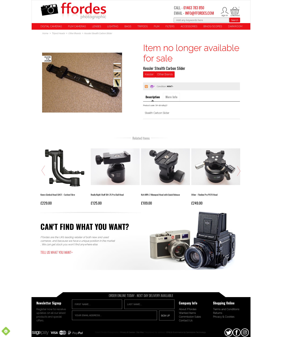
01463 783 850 (193, 7)
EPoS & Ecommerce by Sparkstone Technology (186, 332)
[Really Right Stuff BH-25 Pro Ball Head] (115, 174)
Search (234, 20)
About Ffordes (187, 309)
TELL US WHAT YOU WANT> (56, 252)
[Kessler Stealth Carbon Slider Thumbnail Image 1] (117, 75)
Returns (217, 313)
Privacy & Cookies (224, 316)
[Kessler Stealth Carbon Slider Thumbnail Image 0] (82, 82)
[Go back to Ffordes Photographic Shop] (73, 11)
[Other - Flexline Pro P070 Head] (215, 174)
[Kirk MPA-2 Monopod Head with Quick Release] (165, 174)
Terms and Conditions (226, 309)
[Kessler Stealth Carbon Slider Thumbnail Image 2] (117, 83)
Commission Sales (190, 316)
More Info (171, 97)
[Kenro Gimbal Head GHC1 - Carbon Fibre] (64, 174)
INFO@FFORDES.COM (199, 13)
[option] (82, 82)
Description (153, 97)
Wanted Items (187, 313)
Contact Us (186, 320)
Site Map (140, 332)
